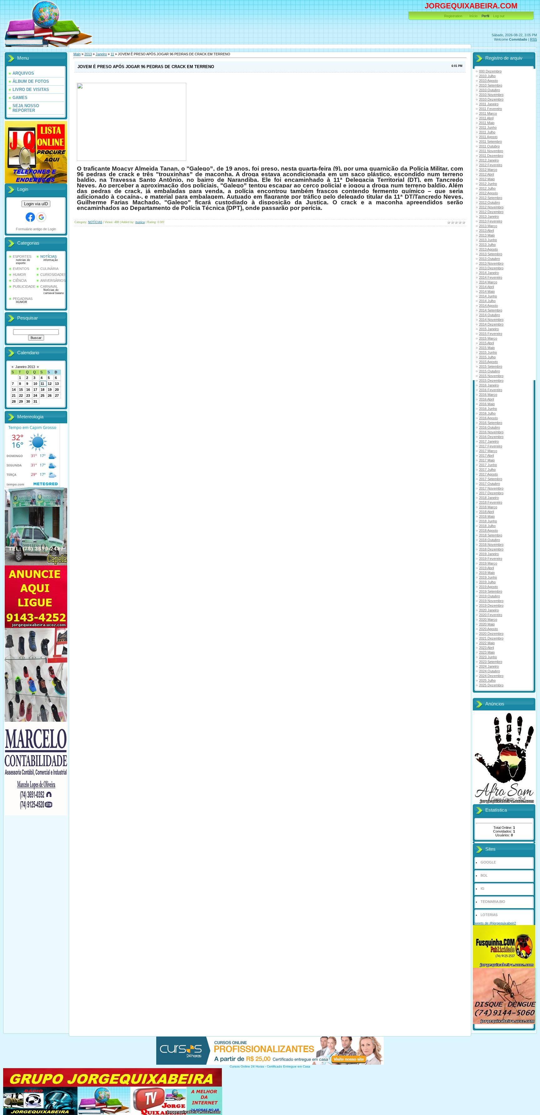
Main (77, 54)
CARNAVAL (49, 286)
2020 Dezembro (491, 633)
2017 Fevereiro (490, 446)
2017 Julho (487, 469)
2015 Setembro (490, 366)
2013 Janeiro (489, 216)
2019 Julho (487, 582)
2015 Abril (486, 343)
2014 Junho (488, 296)
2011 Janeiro (488, 104)
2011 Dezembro (491, 155)
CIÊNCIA (20, 280)
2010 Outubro (489, 90)
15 (21, 389)
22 (21, 395)
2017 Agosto (488, 474)
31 (35, 401)
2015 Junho (488, 352)
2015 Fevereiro (490, 334)
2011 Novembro (491, 151)
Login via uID (36, 204)
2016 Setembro (490, 423)
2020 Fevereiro (490, 615)
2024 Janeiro (489, 666)
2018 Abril (486, 512)
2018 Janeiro (489, 498)
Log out (498, 16)
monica (140, 222)
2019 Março (488, 563)
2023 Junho (488, 657)
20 (57, 389)
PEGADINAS (22, 299)
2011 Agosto (488, 137)
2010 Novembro (491, 95)
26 (50, 395)
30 (28, 401)
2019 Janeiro (489, 554)
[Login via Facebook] (30, 217)
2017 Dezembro (491, 493)
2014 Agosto (488, 305)
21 (14, 395)
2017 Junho (488, 465)
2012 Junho (488, 184)
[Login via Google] (41, 217)
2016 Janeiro (489, 385)
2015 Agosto (488, 362)
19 (50, 389)
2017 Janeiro (489, 441)
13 (57, 384)
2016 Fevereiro (490, 390)
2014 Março (488, 282)
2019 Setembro (490, 591)
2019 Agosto (488, 587)
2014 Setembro (490, 310)
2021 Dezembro (491, 638)
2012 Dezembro (491, 212)
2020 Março (488, 619)
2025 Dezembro (491, 685)
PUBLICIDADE (24, 286)
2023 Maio (487, 652)
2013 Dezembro (491, 268)
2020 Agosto (488, 629)
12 (50, 384)
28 (14, 401)
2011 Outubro (489, 146)
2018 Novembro (491, 544)
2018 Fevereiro (490, 502)
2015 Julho (487, 357)
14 (14, 389)
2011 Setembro (490, 141)
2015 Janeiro (489, 329)
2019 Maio (487, 573)
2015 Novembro (491, 376)
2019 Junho (488, 577)
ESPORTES (22, 256)
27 (57, 395)
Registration (453, 16)
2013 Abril (486, 230)
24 (35, 395)
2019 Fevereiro (490, 558)
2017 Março (488, 451)
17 (35, 389)
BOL (484, 875)
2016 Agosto (488, 418)
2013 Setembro (490, 254)
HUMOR (19, 274)
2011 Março (488, 113)
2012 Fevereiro (490, 165)
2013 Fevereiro (490, 221)
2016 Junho (488, 409)
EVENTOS (21, 269)
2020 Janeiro (489, 610)
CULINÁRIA (49, 269)
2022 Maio (487, 643)
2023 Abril (486, 648)
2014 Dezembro (491, 324)
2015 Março (488, 338)
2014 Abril (486, 287)
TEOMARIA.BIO (493, 901)
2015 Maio (487, 348)
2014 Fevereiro (490, 277)
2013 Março (488, 226)
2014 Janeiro (489, 273)
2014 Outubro (489, 315)
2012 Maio (487, 179)
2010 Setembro (490, 85)
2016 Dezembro (491, 437)
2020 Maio (487, 624)
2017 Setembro (490, 479)
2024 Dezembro (491, 676)
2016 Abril (486, 399)
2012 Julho (487, 188)
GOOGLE (488, 862)
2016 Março (488, 394)
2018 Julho (487, 526)
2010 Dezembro (491, 99)
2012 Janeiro (489, 160)
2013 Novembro (491, 263)
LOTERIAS (489, 915)
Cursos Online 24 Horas (247, 1066)
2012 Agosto (488, 193)
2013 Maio (487, 235)
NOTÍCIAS (48, 256)
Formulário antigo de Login (36, 229)
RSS (533, 39)
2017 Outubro (489, 483)
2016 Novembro (491, 432)
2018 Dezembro (491, 549)
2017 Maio (487, 460)
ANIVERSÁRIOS (53, 280)
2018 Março (488, 507)
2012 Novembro (491, 207)
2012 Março (488, 170)
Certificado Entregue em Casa (288, 1066)
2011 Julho (487, 132)
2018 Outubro (489, 540)
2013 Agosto (488, 249)
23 (28, 395)
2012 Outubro (489, 202)
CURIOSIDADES (53, 274)
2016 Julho (487, 413)
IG (482, 888)
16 (28, 389)
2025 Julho (487, 680)
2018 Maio (487, 516)
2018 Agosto (488, 530)
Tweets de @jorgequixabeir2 (494, 923)
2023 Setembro (490, 662)
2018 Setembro (490, 535)
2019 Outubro (489, 596)
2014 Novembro (491, 319)
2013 (88, 54)
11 (42, 384)
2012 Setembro (490, 198)
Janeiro (101, 54)
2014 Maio (487, 291)
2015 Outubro (489, 371)
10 (35, 384)
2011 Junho (488, 127)
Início (473, 16)
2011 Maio (486, 123)
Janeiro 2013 (25, 367)
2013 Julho (487, 244)
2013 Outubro (489, 259)
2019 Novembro (491, 601)
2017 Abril (486, 455)
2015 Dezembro (491, 380)
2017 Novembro (491, 488)
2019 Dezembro (491, 605)
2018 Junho (488, 521)
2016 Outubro (489, 427)
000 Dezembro (490, 71)
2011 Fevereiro (490, 109)
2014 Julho (487, 301)
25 (42, 395)
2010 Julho (487, 76)
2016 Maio (487, 404)
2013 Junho (488, 240)
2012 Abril (486, 174)
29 (21, 401)
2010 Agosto (488, 80)
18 (42, 389)
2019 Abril (486, 568)
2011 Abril (486, 118)
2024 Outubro (489, 671)
